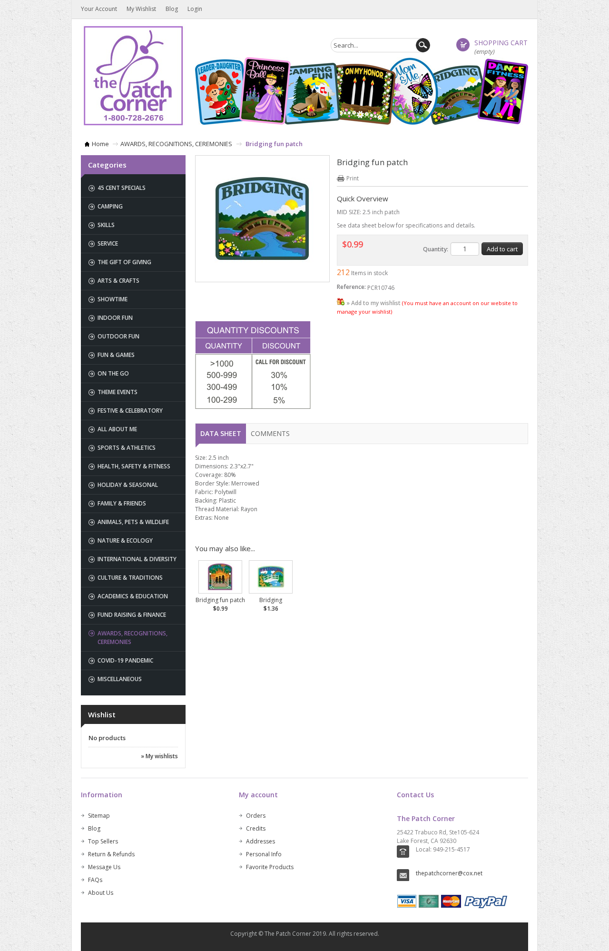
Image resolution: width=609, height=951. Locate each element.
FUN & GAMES (116, 355)
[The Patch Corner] (133, 75)
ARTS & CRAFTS (118, 281)
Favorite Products (270, 867)
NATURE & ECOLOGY (125, 540)
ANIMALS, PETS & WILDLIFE (133, 522)
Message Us (104, 867)
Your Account (99, 9)
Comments (270, 433)
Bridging (270, 604)
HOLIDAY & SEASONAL (128, 485)
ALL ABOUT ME (117, 429)
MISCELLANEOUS (120, 679)
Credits (255, 828)
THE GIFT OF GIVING (124, 262)
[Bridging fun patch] (220, 576)
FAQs (95, 880)
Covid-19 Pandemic (125, 660)
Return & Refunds (111, 854)
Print (352, 178)
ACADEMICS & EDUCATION (133, 596)
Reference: (351, 287)
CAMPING (110, 206)
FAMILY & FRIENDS (122, 503)
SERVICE (108, 243)
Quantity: (435, 249)
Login (194, 9)
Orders (255, 816)
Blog (172, 9)
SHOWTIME (113, 299)
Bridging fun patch (220, 604)
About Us (100, 893)
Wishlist (102, 714)
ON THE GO (113, 373)
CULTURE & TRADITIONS (130, 578)
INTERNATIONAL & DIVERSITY (137, 559)
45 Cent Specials (122, 188)
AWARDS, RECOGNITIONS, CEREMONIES (176, 143)
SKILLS (106, 225)
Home (100, 143)
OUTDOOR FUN (118, 336)
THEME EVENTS (118, 392)
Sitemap (99, 816)
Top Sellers (103, 841)
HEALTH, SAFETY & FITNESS (134, 466)
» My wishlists (159, 756)
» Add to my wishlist (373, 303)
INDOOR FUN (115, 318)
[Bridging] (271, 576)
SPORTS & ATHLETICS (127, 448)
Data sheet (220, 433)
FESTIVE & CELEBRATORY (130, 410)
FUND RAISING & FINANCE (132, 615)
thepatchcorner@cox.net (449, 873)
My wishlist (141, 9)
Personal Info (264, 854)
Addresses (260, 841)
